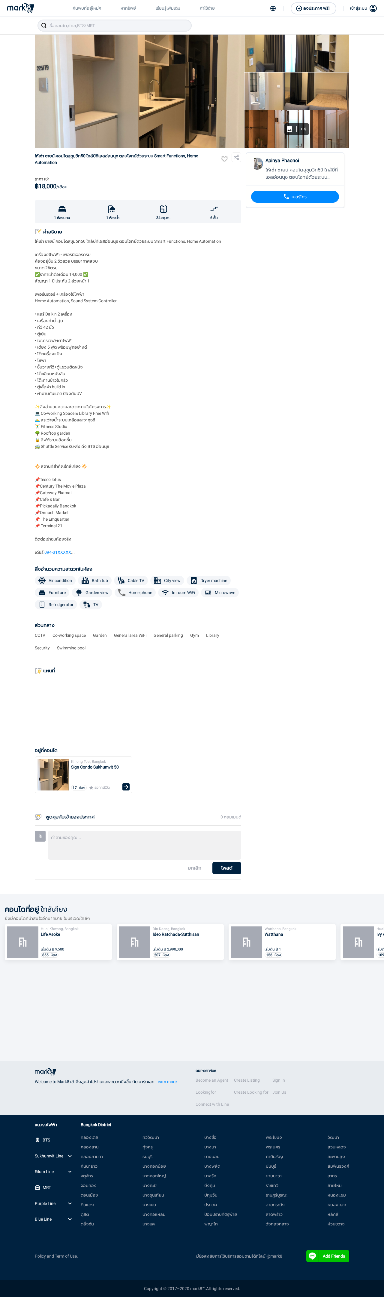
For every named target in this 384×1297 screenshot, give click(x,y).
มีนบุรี (271, 1166)
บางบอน (212, 1156)
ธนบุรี (147, 1156)
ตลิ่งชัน (87, 1224)
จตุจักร (87, 1175)
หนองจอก (337, 1204)
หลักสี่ (333, 1214)
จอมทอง (89, 1185)
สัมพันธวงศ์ (338, 1166)
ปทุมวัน (211, 1195)
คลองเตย (89, 1137)
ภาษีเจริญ (274, 1156)
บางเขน (149, 1204)
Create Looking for (251, 1092)
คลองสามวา (92, 1156)
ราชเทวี (272, 1185)
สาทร (332, 1175)
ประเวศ (210, 1204)
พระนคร (273, 1147)
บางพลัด (212, 1166)
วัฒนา (333, 1137)
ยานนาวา (274, 1175)
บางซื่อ (210, 1137)
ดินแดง (87, 1204)
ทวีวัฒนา (150, 1137)
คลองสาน (90, 1147)
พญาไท (211, 1224)
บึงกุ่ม (209, 1185)
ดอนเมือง (89, 1195)
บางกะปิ (149, 1185)
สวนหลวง (337, 1147)
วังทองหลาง (277, 1224)
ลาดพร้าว (274, 1214)
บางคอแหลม (154, 1214)
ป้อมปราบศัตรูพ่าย (220, 1214)
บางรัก (210, 1175)
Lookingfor (206, 1092)
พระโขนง (274, 1137)
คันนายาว (89, 1166)
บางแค (148, 1224)
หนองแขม (337, 1195)
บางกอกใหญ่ (154, 1175)
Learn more (166, 1081)
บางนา (210, 1147)
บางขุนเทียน (153, 1195)
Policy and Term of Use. (56, 1256)
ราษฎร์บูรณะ (277, 1195)
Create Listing (247, 1080)
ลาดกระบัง (275, 1204)
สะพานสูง (336, 1156)
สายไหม (335, 1185)
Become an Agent (212, 1080)
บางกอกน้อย (154, 1166)
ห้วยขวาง (336, 1224)
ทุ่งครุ (147, 1147)
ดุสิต (85, 1214)
